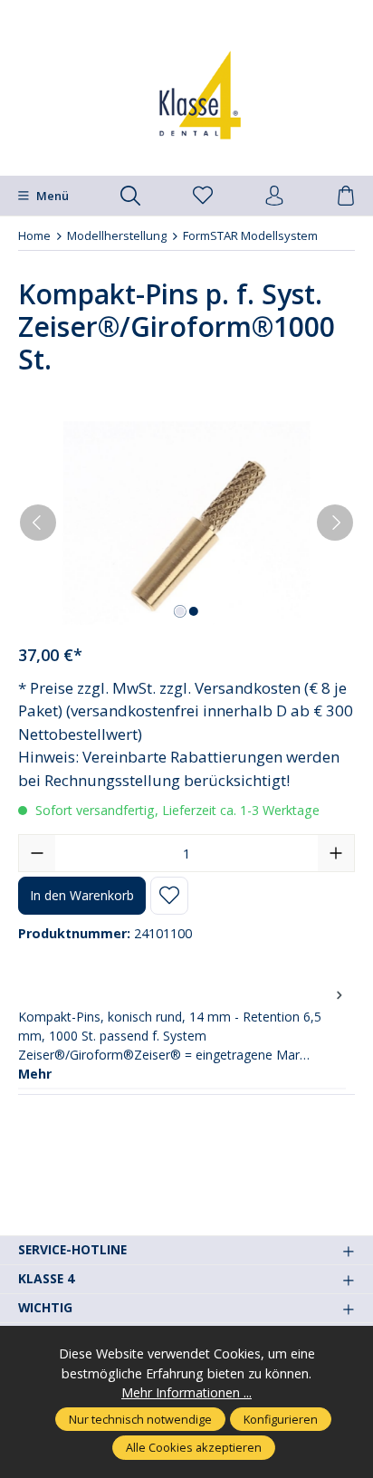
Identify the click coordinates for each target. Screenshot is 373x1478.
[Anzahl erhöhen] (336, 853)
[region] (186, 523)
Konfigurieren (281, 1419)
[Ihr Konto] (274, 196)
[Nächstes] (335, 522)
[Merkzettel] (203, 196)
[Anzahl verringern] (37, 853)
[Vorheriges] (38, 522)
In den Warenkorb (82, 895)
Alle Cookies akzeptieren (194, 1447)
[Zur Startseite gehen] (186, 95)
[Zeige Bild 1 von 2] (179, 611)
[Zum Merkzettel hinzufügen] (169, 896)
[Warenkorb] (346, 196)
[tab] (182, 1034)
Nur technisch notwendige (140, 1419)
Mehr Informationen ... (186, 1392)
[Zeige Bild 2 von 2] (192, 611)
